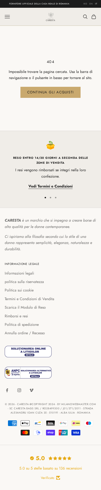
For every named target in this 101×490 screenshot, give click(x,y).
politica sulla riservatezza (24, 281)
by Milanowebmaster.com (76, 404)
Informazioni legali (19, 273)
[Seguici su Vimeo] (31, 390)
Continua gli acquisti (50, 92)
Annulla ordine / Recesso (25, 333)
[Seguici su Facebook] (7, 390)
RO (85, 3)
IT (96, 3)
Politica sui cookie (19, 290)
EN (91, 3)
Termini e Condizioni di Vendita (29, 299)
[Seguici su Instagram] (19, 390)
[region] (50, 164)
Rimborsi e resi (16, 316)
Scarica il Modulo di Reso (25, 307)
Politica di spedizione (22, 324)
